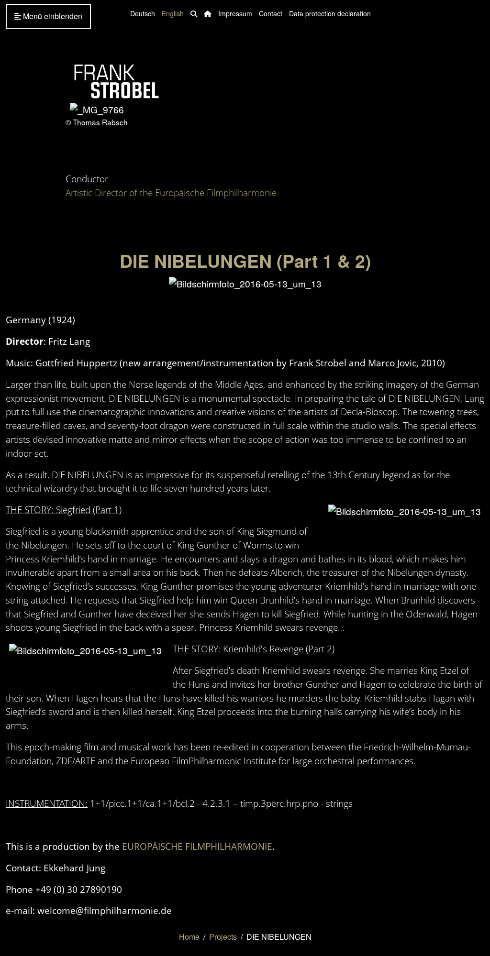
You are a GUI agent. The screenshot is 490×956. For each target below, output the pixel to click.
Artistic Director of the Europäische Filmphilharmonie (171, 192)
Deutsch (142, 13)
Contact (270, 13)
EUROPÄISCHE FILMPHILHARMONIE (197, 846)
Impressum (235, 13)
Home (189, 936)
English (173, 13)
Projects (223, 936)
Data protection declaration (330, 13)
